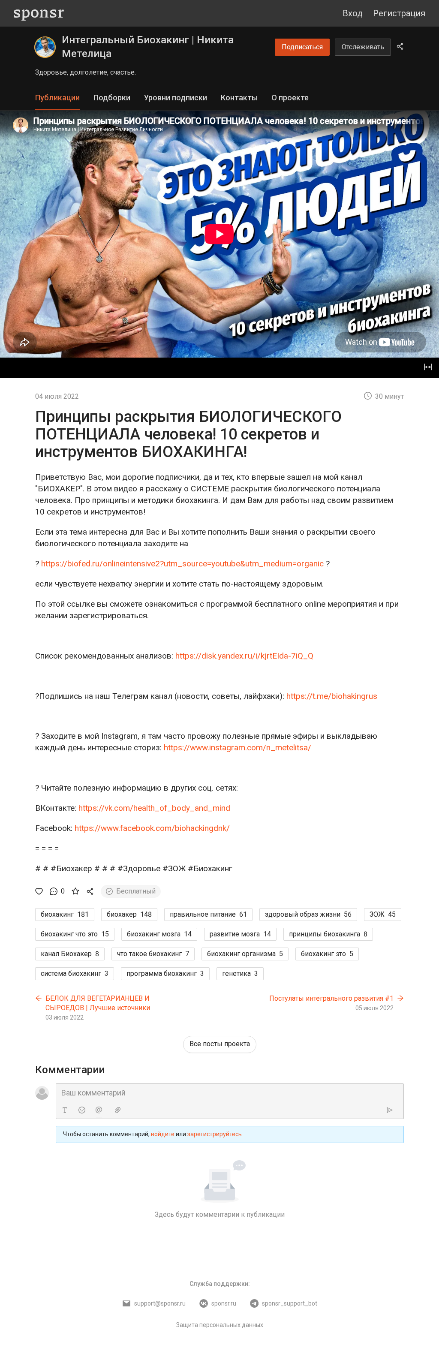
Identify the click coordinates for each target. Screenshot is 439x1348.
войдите (162, 1134)
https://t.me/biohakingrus (331, 696)
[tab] (57, 98)
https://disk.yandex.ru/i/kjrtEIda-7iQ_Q (244, 656)
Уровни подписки (175, 97)
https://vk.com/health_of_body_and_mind (154, 808)
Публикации (57, 97)
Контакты (239, 97)
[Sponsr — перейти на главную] (39, 13)
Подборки (111, 97)
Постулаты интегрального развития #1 (331, 998)
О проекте (290, 97)
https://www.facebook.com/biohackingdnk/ (152, 828)
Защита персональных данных (219, 1324)
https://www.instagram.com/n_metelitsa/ (237, 747)
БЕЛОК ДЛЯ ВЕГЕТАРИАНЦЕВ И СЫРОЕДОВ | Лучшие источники (97, 1003)
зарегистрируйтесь (214, 1134)
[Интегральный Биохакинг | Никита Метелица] (45, 47)
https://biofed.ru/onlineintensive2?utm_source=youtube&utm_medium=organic (182, 564)
